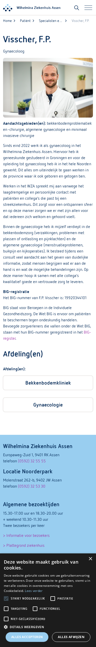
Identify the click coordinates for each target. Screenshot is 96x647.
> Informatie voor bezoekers (26, 535)
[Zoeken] (77, 7)
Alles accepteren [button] (27, 637)
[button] (48, 627)
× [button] (90, 559)
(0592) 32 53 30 (31, 486)
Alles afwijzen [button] (71, 637)
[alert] (48, 600)
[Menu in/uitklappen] (88, 7)
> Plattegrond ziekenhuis (24, 545)
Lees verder (33, 591)
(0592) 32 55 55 (32, 460)
